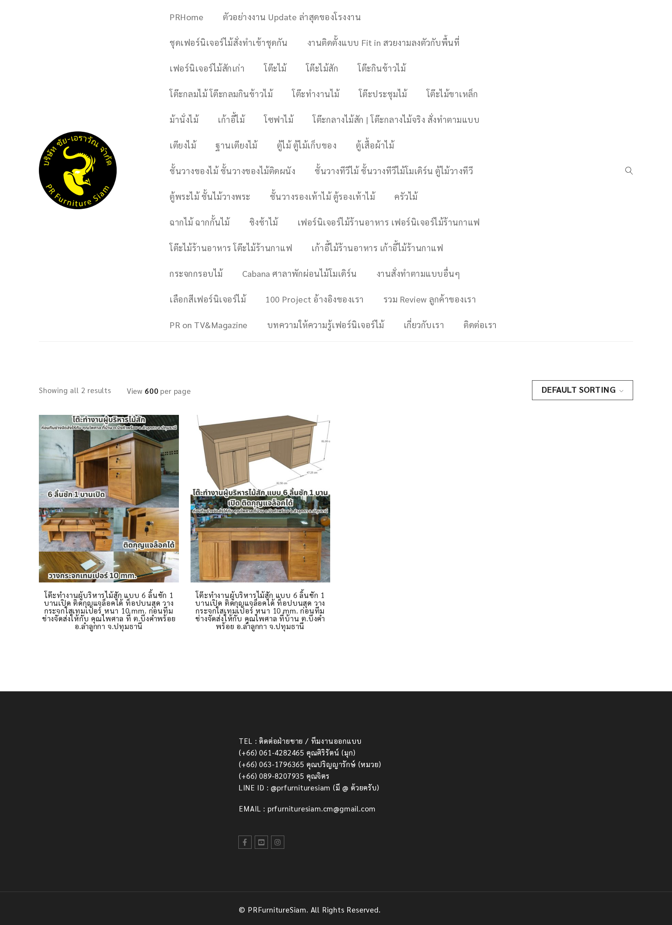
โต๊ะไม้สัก (322, 68)
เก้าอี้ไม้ (231, 119)
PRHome (186, 16)
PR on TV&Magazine (209, 324)
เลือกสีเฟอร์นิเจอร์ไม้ (208, 299)
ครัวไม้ (406, 196)
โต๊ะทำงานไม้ (316, 93)
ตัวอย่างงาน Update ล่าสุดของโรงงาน (292, 16)
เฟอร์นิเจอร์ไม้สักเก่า (207, 68)
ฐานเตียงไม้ (236, 145)
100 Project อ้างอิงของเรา (314, 299)
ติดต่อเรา (480, 324)
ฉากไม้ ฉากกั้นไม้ (200, 222)
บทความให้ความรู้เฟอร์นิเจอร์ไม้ (325, 324)
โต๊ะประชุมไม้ (383, 93)
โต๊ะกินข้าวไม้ (382, 68)
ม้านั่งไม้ (184, 119)
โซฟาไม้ (278, 119)
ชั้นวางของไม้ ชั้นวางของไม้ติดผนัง (232, 170)
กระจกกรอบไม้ (196, 273)
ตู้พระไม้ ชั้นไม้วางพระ (210, 196)
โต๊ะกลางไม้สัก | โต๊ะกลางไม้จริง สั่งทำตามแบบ (396, 119)
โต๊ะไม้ (275, 68)
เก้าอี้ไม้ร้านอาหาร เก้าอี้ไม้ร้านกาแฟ (377, 247)
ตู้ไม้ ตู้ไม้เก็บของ (307, 145)
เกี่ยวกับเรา (424, 324)
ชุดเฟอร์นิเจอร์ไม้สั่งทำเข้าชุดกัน (229, 42)
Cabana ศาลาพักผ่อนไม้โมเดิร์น (299, 273)
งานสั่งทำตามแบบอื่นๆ (418, 273)
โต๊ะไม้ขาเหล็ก (452, 93)
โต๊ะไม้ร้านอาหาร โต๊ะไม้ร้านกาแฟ (231, 247)
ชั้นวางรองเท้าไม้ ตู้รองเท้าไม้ (322, 196)
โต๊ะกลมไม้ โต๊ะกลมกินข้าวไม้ (221, 93)
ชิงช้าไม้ (263, 222)
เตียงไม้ (183, 145)
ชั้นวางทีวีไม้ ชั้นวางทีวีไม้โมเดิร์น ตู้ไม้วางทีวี (394, 170)
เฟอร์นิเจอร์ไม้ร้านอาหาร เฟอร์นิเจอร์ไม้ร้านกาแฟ (389, 222)
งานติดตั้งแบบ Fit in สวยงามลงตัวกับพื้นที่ (383, 42)
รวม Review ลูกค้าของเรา (429, 299)
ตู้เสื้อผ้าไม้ (375, 145)
